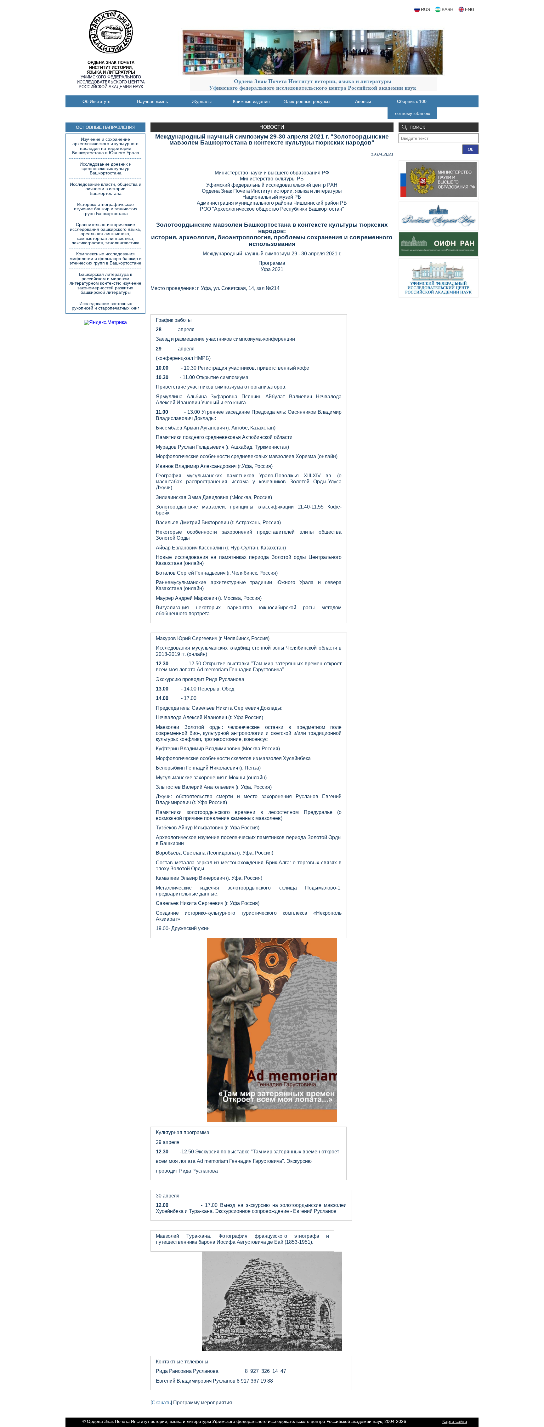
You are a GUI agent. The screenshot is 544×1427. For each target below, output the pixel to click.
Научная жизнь (152, 101)
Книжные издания (251, 101)
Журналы (202, 101)
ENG (469, 9)
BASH (447, 9)
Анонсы (363, 101)
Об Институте (96, 101)
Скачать (161, 1402)
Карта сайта (454, 1421)
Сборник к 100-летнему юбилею (412, 107)
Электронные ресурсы (307, 101)
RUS (425, 9)
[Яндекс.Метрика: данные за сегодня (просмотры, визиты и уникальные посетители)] (105, 322)
